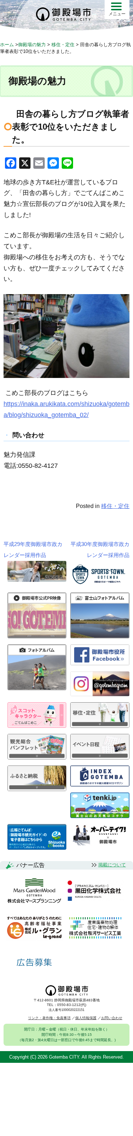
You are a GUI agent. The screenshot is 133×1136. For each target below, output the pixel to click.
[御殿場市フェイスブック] (99, 663)
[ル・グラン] (34, 928)
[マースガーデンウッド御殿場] (34, 891)
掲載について (112, 864)
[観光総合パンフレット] (37, 757)
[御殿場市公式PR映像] (37, 636)
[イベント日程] (99, 757)
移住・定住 (115, 506)
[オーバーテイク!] (99, 843)
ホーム (7, 44)
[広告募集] (34, 962)
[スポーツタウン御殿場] (99, 584)
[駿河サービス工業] (95, 928)
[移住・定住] (99, 726)
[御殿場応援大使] (37, 580)
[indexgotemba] (99, 784)
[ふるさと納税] (37, 789)
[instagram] (99, 694)
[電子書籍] (37, 848)
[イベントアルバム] (37, 688)
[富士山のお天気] (99, 816)
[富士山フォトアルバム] (99, 636)
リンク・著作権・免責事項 (49, 1018)
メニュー (117, 13)
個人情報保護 (85, 1018)
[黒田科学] (95, 891)
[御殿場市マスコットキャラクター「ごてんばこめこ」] (37, 726)
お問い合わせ (111, 1018)
